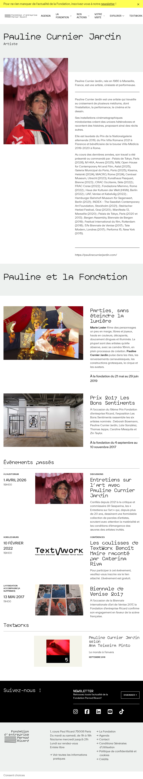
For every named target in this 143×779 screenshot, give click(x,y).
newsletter (108, 3)
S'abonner (129, 695)
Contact (104, 739)
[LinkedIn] (98, 711)
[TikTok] (121, 711)
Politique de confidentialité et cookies (117, 753)
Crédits (103, 759)
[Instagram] (75, 711)
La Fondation (62, 16)
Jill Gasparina (115, 505)
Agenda (46, 16)
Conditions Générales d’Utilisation (113, 745)
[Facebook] (87, 711)
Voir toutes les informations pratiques (70, 756)
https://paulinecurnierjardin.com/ (96, 254)
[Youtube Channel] (110, 711)
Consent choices (14, 775)
